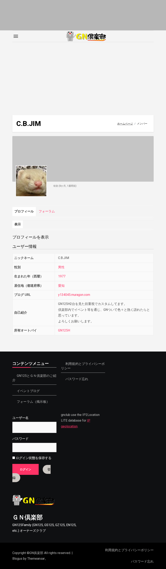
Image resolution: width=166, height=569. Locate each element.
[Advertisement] (83, 76)
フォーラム (47, 211)
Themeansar (36, 558)
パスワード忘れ (76, 379)
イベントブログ (28, 391)
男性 (61, 267)
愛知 (61, 286)
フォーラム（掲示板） (33, 402)
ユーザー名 (20, 418)
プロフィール (24, 211)
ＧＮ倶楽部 (27, 517)
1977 (61, 276)
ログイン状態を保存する (33, 458)
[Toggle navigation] (16, 36)
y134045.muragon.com (74, 295)
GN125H (64, 330)
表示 (17, 224)
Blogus (17, 558)
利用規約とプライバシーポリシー (129, 550)
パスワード (20, 439)
